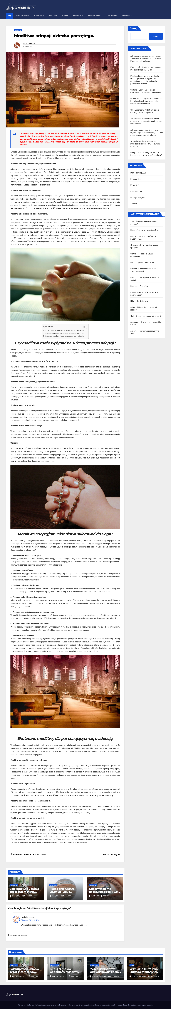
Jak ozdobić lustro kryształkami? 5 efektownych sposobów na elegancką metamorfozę (146, 121)
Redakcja (127, 16)
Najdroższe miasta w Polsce (149, 230)
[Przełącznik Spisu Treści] (83, 327)
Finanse (53, 16)
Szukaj (133, 28)
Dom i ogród (22, 16)
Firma (65, 16)
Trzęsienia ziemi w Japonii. (147, 263)
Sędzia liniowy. (110, 854)
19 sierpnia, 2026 (19, 976)
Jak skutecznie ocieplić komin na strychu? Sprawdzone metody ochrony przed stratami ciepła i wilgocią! (146, 132)
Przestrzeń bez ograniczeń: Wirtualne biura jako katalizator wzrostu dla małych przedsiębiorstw (146, 101)
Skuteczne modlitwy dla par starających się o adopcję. (64, 336)
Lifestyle (39, 16)
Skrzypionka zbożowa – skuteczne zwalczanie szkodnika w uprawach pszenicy (145, 143)
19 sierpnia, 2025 (99, 976)
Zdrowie (112, 16)
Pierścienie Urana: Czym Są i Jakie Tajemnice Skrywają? (63, 891)
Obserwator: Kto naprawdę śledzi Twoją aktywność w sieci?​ (104, 891)
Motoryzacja (95, 16)
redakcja (31, 43)
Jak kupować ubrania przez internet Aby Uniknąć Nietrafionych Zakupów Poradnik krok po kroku (145, 58)
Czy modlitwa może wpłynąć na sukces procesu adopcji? (65, 330)
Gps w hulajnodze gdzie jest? (148, 316)
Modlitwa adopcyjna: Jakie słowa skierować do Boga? (64, 333)
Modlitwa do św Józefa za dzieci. (29, 854)
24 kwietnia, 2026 (59, 976)
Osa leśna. (144, 286)
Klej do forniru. (142, 301)
